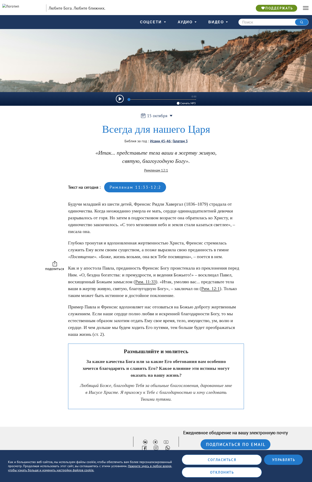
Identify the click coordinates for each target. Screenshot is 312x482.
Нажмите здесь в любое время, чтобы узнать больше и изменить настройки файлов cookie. (90, 468)
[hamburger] (306, 8)
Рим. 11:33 (145, 281)
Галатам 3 (180, 141)
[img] (119, 99)
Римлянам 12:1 (156, 170)
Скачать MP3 (188, 103)
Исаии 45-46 (160, 141)
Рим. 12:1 (210, 288)
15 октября (157, 115)
